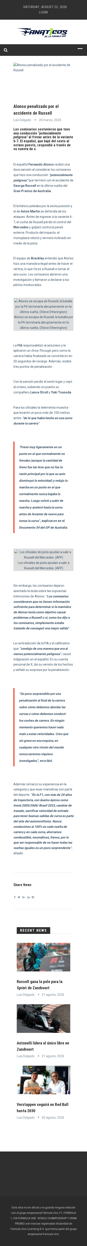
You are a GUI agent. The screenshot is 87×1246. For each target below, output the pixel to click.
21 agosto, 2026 (53, 994)
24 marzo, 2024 (50, 120)
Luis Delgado (22, 120)
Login (43, 12)
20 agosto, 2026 (53, 1117)
